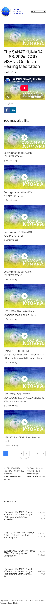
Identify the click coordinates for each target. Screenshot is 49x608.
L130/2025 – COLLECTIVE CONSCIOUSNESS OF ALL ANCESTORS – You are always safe (24, 397)
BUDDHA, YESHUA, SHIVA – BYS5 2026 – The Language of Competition (19, 553)
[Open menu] (27, 11)
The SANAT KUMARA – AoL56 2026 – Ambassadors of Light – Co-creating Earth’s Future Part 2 (18, 573)
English (9, 103)
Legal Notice (13, 603)
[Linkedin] (13, 110)
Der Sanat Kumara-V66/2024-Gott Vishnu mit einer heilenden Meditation (36, 472)
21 (38, 453)
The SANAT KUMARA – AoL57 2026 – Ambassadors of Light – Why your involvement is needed (18, 516)
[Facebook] (7, 110)
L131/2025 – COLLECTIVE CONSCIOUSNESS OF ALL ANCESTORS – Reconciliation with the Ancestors (24, 354)
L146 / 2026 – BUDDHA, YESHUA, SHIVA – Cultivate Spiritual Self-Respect (19, 535)
